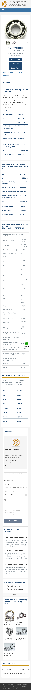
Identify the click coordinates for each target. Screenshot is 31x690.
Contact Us (11, 684)
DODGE (5, 421)
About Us (4, 684)
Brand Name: (7, 111)
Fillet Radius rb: (7, 214)
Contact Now (15, 59)
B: (3, 118)
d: (3, 122)
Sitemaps (24, 684)
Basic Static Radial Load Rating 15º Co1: (9, 127)
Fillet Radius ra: (8, 154)
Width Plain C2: (7, 210)
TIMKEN (5, 408)
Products (8, 14)
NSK (4, 391)
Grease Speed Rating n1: (10, 140)
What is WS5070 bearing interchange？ (15, 54)
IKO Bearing (15, 14)
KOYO (5, 413)
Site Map (18, 684)
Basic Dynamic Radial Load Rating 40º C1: (10, 146)
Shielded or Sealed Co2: (9, 133)
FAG (4, 404)
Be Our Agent (15, 68)
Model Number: (8, 115)
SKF (4, 395)
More (14, 594)
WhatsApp (15, 64)
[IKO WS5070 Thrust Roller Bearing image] (15, 30)
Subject (7, 485)
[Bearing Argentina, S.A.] (5, 3)
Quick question (9, 492)
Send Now (13, 521)
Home (3, 14)
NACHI (5, 417)
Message (7, 504)
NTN (4, 400)
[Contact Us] (26, 345)
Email (6, 470)
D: (3, 151)
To (5, 477)
